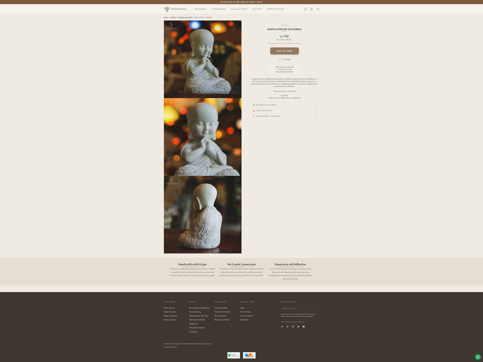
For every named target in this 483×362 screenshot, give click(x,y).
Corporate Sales (221, 308)
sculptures (173, 17)
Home (166, 17)
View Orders (245, 312)
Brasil (284, 25)
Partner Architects (222, 312)
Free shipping (195, 312)
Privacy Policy (170, 319)
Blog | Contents (170, 316)
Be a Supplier (220, 316)
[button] (305, 9)
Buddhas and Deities (185, 17)
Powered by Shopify (170, 347)
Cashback (244, 319)
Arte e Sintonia (174, 344)
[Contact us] (478, 357)
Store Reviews (170, 312)
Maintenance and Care (198, 316)
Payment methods (197, 319)
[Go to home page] (175, 9)
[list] (241, 271)
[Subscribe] (317, 308)
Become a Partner (222, 319)
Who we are (169, 308)
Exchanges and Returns (199, 308)
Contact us (193, 324)
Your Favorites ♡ (247, 316)
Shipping (280, 43)
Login (242, 308)
